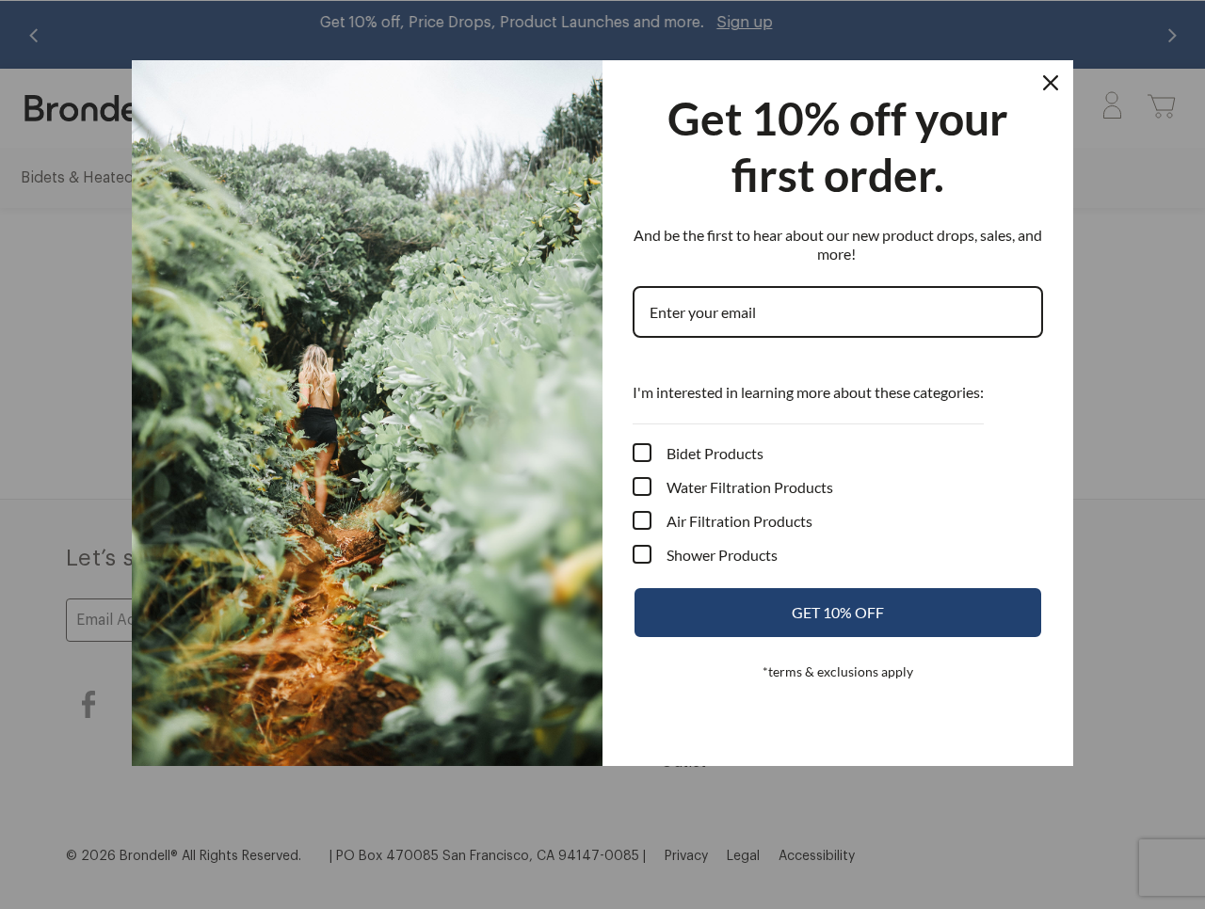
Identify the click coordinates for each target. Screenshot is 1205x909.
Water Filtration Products (750, 487)
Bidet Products (715, 453)
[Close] (1050, 82)
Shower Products (722, 555)
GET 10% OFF (838, 612)
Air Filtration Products (739, 521)
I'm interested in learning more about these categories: (808, 392)
